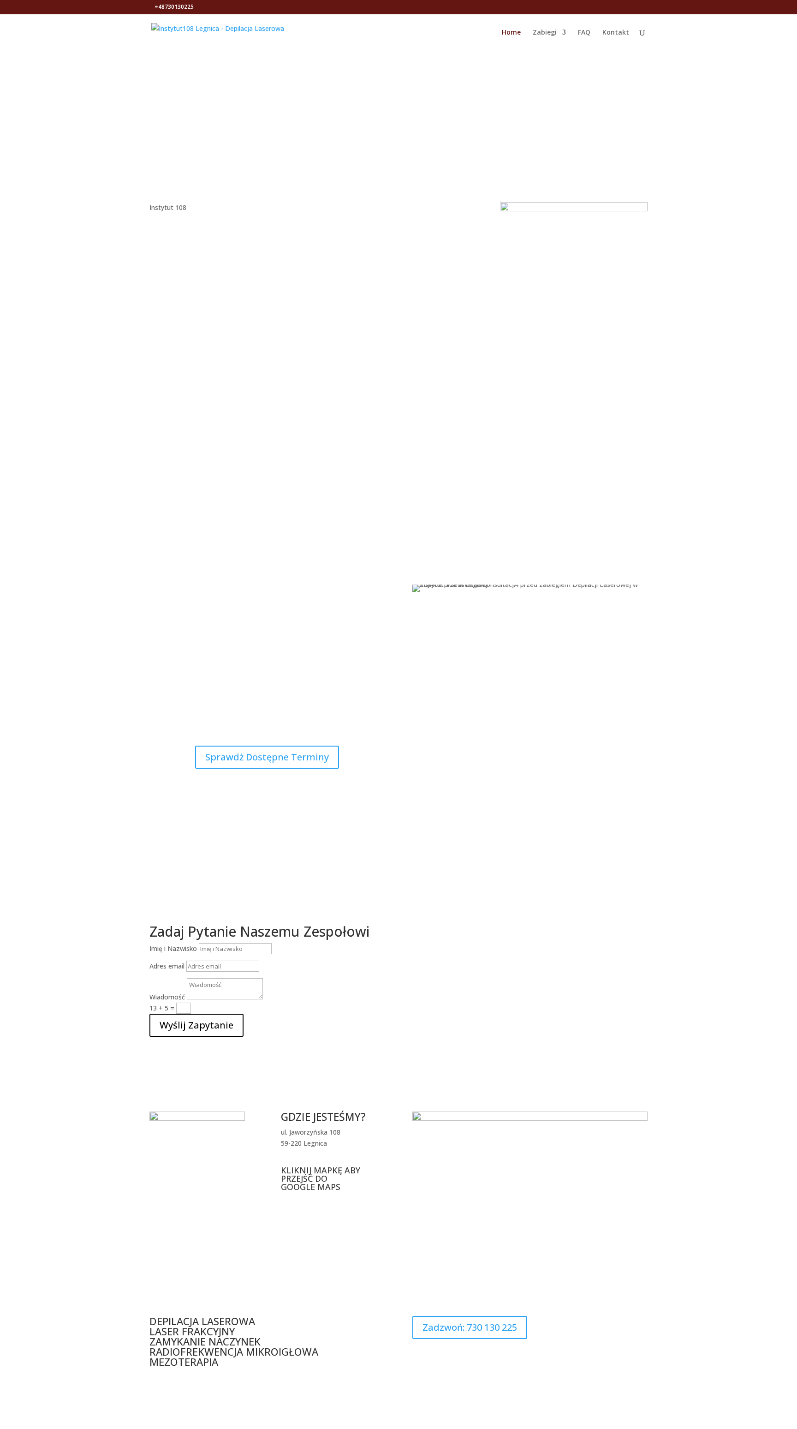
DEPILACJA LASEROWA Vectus (188, 483)
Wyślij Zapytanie (196, 1025)
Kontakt (615, 32)
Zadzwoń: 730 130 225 (469, 1327)
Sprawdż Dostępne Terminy (267, 757)
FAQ (584, 32)
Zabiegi (545, 32)
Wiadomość (167, 997)
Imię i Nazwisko (173, 948)
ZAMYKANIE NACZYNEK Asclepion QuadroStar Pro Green (293, 490)
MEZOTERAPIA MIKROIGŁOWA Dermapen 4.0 (398, 486)
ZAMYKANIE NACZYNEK (205, 1341)
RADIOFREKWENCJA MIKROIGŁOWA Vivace (608, 486)
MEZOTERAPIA (183, 1362)
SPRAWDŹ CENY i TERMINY (585, 108)
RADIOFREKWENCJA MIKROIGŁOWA (235, 1351)
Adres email (166, 966)
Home (511, 32)
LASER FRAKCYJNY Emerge (503, 483)
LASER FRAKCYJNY (193, 1331)
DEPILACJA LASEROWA (203, 1321)
